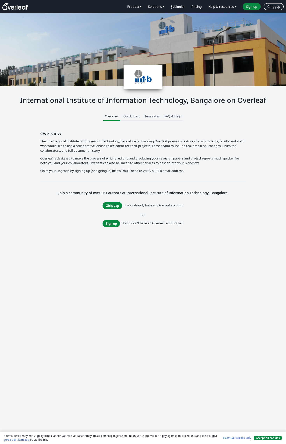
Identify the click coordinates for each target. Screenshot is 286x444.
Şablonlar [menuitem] (178, 6)
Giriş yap (112, 206)
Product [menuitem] (133, 6)
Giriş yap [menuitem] (273, 6)
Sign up (111, 223)
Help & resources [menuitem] (221, 6)
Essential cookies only (237, 438)
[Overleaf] (15, 6)
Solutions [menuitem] (155, 6)
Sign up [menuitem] (251, 6)
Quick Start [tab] (131, 116)
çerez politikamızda (16, 439)
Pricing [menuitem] (196, 6)
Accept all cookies (268, 438)
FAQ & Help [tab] (172, 116)
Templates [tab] (152, 116)
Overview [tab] (112, 116)
